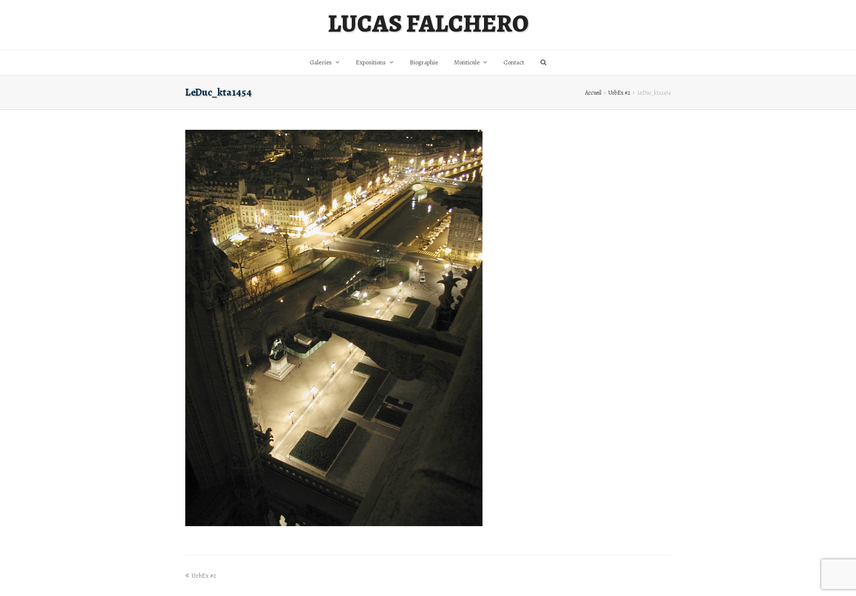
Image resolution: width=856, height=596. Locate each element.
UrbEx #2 (619, 93)
